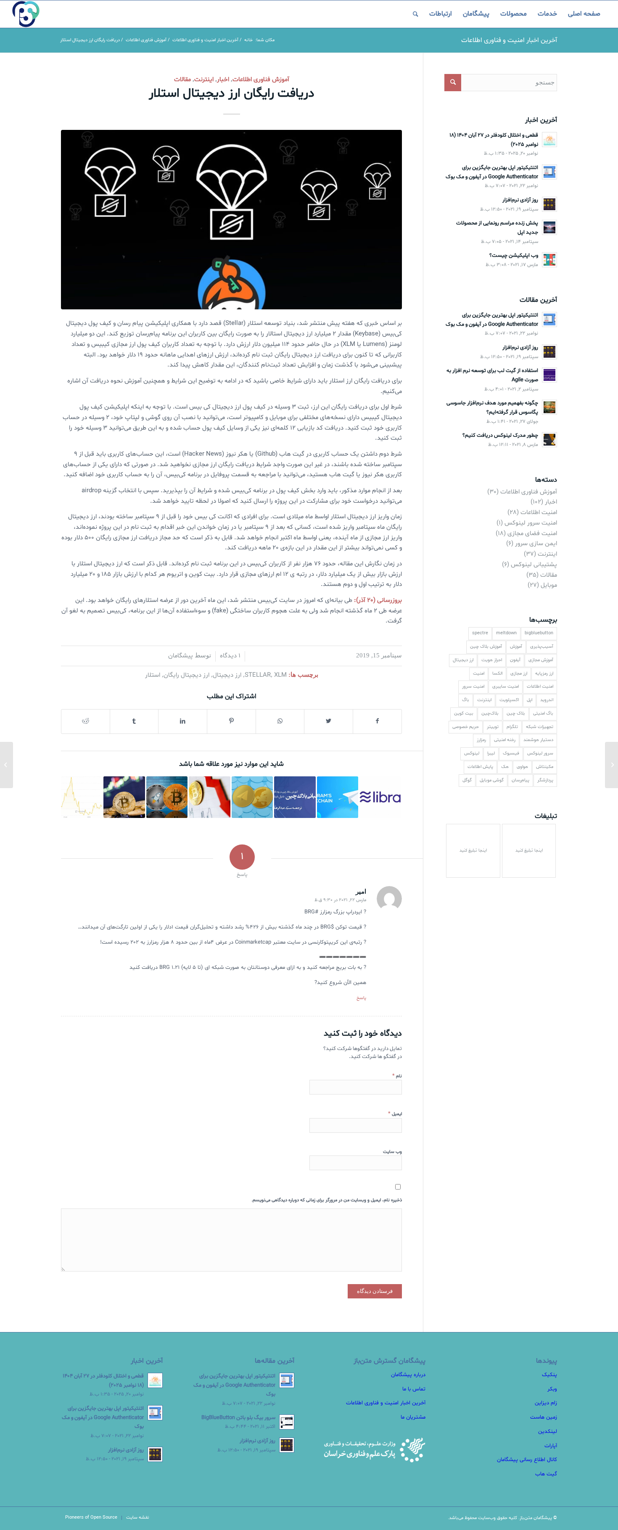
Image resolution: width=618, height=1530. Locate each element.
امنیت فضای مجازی (532, 533)
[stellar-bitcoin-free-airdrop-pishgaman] (231, 219)
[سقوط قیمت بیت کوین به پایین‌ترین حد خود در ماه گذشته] (209, 797)
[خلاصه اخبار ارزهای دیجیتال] (124, 797)
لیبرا (491, 753)
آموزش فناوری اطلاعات (260, 79)
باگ (465, 700)
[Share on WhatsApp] (280, 721)
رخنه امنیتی (504, 740)
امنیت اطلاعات (538, 512)
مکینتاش (544, 767)
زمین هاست (543, 1417)
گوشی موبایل (492, 780)
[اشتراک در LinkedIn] (182, 721)
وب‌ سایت (392, 1152)
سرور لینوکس (540, 753)
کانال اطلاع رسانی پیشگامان (527, 1460)
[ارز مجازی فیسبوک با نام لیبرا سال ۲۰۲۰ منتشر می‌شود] (380, 797)
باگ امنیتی (543, 713)
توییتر (493, 727)
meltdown (506, 633)
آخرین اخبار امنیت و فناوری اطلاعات (509, 40)
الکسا (497, 673)
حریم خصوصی (465, 727)
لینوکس (471, 753)
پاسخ (361, 998)
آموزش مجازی (540, 660)
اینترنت (204, 79)
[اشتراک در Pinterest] (231, 721)
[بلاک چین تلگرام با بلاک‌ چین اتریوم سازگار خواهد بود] (337, 797)
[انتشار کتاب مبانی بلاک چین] (294, 797)
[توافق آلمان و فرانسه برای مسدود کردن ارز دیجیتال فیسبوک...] (611, 765)
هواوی (522, 767)
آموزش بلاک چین (486, 647)
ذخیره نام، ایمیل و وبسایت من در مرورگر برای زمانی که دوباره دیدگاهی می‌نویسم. (326, 1200)
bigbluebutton (539, 633)
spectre (480, 633)
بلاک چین (516, 713)
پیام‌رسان (520, 780)
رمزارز (481, 740)
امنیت (478, 673)
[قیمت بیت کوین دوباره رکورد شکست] (81, 797)
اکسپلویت (509, 700)
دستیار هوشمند (538, 740)
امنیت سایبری (505, 686)
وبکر (552, 1389)
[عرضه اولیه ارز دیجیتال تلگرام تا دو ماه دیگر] (252, 797)
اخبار (223, 79)
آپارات (550, 1446)
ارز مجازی (518, 673)
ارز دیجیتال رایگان (186, 675)
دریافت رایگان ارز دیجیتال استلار (231, 93)
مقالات (182, 79)
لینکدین (547, 1431)
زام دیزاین (546, 1403)
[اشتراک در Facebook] (377, 721)
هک (505, 767)
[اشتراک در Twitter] (328, 721)
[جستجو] (415, 14)
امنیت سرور (473, 686)
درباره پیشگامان (408, 1375)
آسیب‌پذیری (541, 647)
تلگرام (512, 727)
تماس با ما (413, 1389)
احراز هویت (491, 660)
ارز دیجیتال (227, 675)
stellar (258, 675)
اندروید (546, 700)
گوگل (467, 780)
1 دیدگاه (230, 656)
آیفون (515, 660)
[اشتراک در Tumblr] (134, 721)
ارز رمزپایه (544, 673)
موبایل (549, 585)
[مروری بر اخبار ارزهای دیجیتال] (167, 797)
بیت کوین (463, 713)
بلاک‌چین (490, 713)
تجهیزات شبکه (539, 727)
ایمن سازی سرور (536, 543)
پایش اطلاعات (480, 767)
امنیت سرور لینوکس (530, 523)
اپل (529, 700)
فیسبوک (511, 753)
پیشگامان (180, 656)
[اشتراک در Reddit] (85, 721)
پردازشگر (545, 780)
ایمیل (395, 1114)
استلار (152, 675)
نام (397, 1076)
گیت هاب (546, 1474)
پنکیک (549, 1375)
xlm (280, 675)
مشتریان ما (413, 1417)
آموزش (516, 647)
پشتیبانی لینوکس (534, 564)
